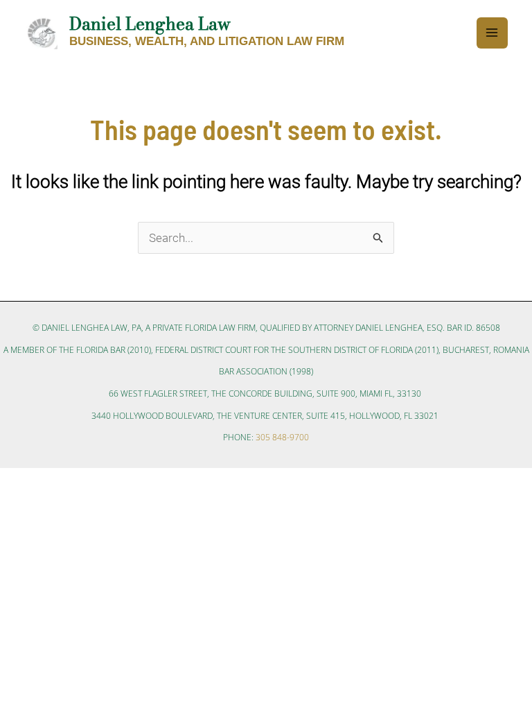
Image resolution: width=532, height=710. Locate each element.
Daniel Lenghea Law (150, 23)
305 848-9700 (282, 437)
